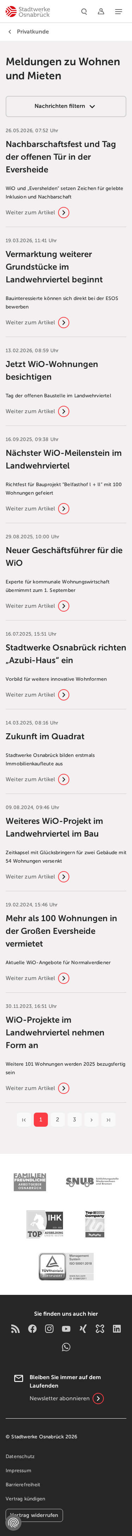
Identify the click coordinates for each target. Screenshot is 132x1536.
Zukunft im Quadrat (45, 736)
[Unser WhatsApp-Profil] (66, 1347)
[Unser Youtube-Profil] (66, 1328)
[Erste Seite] (24, 1120)
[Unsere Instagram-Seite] (49, 1328)
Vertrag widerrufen (34, 1515)
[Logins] (101, 11)
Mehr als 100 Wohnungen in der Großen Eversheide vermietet (61, 931)
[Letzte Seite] (108, 1120)
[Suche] (84, 11)
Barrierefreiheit (23, 1484)
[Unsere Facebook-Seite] (32, 1328)
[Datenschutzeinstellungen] (13, 1522)
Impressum (18, 1470)
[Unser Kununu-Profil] (100, 1328)
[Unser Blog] (15, 1328)
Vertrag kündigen (25, 1498)
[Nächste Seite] (91, 1120)
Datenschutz (20, 1456)
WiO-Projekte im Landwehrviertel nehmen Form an (55, 1032)
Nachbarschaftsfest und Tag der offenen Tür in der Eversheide (61, 157)
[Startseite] (28, 11)
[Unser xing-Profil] (83, 1328)
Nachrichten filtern (60, 106)
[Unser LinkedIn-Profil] (116, 1328)
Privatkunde (33, 32)
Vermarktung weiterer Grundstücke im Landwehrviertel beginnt (54, 266)
